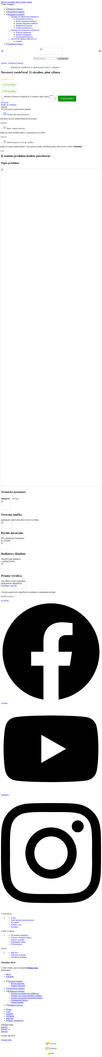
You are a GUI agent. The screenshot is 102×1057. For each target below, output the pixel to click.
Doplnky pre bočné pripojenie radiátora (26, 996)
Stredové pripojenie (23, 35)
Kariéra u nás (16, 925)
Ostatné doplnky (17, 1002)
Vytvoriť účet (6, 1040)
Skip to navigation (8, 2)
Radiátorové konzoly (24, 26)
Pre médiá (15, 922)
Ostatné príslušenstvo (24, 28)
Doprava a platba (17, 940)
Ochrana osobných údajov (21, 937)
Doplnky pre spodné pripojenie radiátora (27, 998)
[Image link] (13, 588)
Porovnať (9, 1018)
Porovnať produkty (18, 955)
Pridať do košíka (67, 98)
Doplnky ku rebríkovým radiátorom (25, 30)
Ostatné (19, 41)
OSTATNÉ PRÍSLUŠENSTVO (24, 39)
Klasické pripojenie (23, 32)
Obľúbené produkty (19, 957)
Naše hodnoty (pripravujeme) (22, 920)
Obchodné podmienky (19, 935)
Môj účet (14, 953)
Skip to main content (24, 2)
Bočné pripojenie (17, 983)
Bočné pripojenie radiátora (26, 21)
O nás (13, 918)
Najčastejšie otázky (18, 942)
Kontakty (14, 927)
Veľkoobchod (16, 944)
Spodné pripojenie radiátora (27, 23)
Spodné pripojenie (18, 986)
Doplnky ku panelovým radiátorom (25, 17)
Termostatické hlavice (24, 19)
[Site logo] (51, 54)
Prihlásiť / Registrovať (15, 1020)
